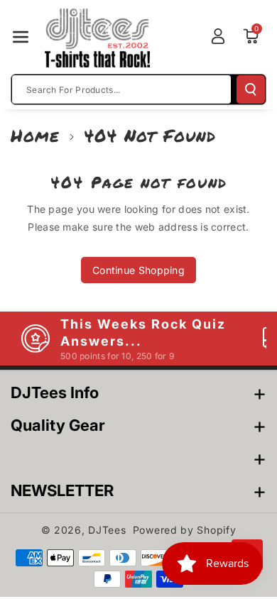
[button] (20, 37)
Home (35, 135)
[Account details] (218, 36)
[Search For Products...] (251, 89)
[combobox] (121, 89)
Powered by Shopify (185, 530)
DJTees (107, 530)
